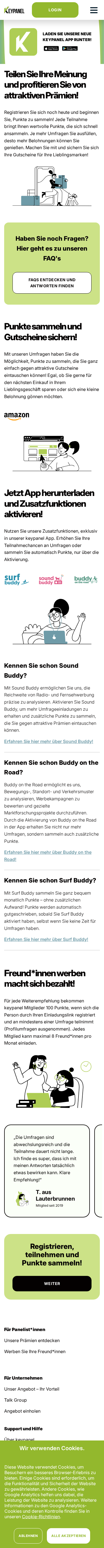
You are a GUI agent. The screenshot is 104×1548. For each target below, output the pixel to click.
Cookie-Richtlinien (41, 1516)
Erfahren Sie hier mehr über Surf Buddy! (46, 939)
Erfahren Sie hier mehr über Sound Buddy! (48, 741)
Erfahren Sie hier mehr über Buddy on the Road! (48, 855)
